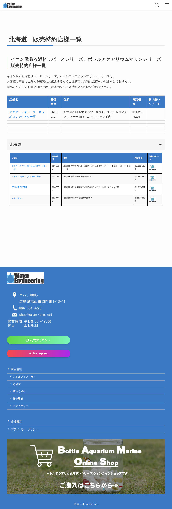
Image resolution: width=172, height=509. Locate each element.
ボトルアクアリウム (24, 377)
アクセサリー (20, 406)
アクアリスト (17, 198)
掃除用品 (18, 398)
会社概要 (16, 421)
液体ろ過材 (19, 391)
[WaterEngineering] (12, 5)
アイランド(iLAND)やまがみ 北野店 (27, 177)
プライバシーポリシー (24, 429)
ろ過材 (17, 384)
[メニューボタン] (167, 5)
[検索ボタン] (157, 5)
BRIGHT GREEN (19, 187)
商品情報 (16, 369)
